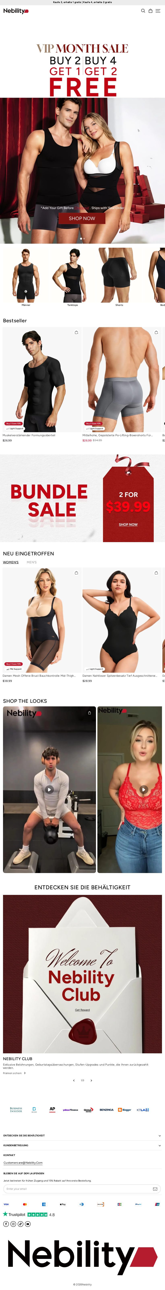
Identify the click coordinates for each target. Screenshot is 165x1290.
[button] (158, 11)
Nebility (87, 1284)
